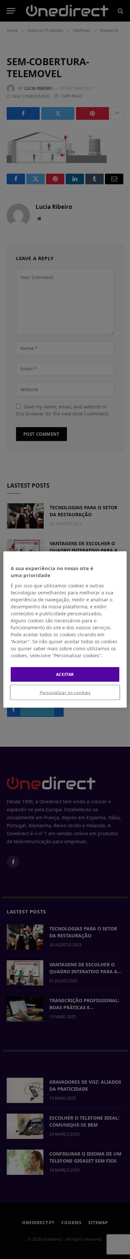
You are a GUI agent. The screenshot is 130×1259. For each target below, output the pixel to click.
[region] (65, 629)
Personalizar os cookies (65, 693)
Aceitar (65, 674)
